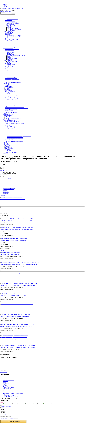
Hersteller (2, 398)
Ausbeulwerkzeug (8, 68)
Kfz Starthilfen (5, 113)
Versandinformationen (7, 388)
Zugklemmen (9, 53)
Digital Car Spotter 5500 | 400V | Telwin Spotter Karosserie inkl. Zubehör (13, 337)
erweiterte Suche (3, 170)
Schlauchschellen (8, 149)
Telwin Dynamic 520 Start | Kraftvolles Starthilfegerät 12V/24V (12, 274)
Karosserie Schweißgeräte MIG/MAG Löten (13, 44)
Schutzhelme (5, 142)
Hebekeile (7, 132)
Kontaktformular (3, 372)
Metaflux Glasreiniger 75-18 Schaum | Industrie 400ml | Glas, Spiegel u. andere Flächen (16, 229)
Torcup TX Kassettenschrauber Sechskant (15, 138)
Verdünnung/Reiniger (9, 90)
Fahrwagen (7, 80)
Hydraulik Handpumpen (11, 131)
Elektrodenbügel (10, 51)
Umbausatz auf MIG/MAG (12, 22)
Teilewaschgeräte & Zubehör (10, 97)
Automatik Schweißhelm (11, 41)
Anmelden (5, 6)
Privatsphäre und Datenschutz (8, 380)
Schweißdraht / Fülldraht (11, 25)
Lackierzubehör (8, 93)
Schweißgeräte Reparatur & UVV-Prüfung (10, 396)
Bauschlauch (7, 146)
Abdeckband (7, 84)
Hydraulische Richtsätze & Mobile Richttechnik (16, 55)
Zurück (1, 174)
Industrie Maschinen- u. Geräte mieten (10, 395)
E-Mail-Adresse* (3, 411)
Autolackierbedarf (6, 83)
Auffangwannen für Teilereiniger (13, 98)
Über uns (4, 382)
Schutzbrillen (5, 143)
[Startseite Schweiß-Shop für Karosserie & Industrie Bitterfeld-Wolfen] (11, 8)
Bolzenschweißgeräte (9, 33)
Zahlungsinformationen (7, 383)
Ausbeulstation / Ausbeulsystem (11, 78)
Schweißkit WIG (10, 27)
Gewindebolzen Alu (11, 67)
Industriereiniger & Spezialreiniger (9, 120)
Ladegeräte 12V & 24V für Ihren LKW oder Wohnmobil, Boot (16, 108)
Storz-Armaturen (8, 145)
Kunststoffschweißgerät (11, 77)
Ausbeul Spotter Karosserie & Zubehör (12, 49)
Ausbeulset (9, 69)
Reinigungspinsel (10, 100)
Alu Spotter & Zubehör (9, 66)
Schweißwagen (8, 43)
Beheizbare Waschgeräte (11, 99)
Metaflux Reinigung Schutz (8, 114)
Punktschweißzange (8, 63)
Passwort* (2, 412)
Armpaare (9, 65)
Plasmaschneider (8, 34)
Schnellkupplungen (8, 150)
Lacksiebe (7, 92)
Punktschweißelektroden (11, 64)
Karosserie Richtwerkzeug (12, 58)
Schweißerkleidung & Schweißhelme (12, 39)
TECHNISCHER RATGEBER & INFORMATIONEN (13, 393)
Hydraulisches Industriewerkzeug (9, 124)
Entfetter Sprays (8, 116)
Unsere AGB (5, 379)
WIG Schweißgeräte (9, 26)
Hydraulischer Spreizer (11, 126)
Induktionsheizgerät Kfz (9, 60)
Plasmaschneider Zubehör (12, 37)
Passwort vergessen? (4, 414)
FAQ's (4, 394)
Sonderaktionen (5, 153)
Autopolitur (7, 85)
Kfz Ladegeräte (5, 106)
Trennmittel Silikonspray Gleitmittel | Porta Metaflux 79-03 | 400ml (12, 199)
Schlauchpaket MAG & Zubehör (13, 23)
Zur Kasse (5, 4)
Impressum (5, 385)
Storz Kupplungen (8, 147)
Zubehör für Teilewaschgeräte (12, 101)
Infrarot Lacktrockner (9, 86)
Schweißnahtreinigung (9, 42)
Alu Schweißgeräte (8, 31)
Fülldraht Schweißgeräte (9, 24)
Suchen (5, 174)
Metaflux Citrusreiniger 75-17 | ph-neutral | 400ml (9, 209)
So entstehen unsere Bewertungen (9, 387)
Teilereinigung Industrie (7, 96)
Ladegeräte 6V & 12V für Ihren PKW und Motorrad (14, 107)
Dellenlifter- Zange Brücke (12, 76)
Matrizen (9, 57)
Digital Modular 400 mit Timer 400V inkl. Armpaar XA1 (10, 254)
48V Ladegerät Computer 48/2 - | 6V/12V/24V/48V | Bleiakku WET (13, 295)
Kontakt (4, 384)
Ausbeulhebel (9, 73)
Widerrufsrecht (5, 381)
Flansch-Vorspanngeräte (11, 129)
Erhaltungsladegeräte (9, 110)
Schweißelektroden (10, 18)
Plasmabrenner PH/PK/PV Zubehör (13, 35)
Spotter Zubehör (8, 62)
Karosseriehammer (10, 70)
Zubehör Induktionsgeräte (12, 61)
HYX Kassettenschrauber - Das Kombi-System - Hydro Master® (19, 136)
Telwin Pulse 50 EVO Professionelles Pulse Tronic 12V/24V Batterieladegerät (14, 316)
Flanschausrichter (10, 130)
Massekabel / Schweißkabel (12, 19)
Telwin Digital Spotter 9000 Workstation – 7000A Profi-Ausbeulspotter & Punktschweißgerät (17, 347)
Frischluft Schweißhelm (11, 40)
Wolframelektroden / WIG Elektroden (14, 29)
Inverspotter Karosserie (9, 50)
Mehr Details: (13, 47)
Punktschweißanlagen (9, 38)
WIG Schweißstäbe (11, 30)
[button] (13, 421)
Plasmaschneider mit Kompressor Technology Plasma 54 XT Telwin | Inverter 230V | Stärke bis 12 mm (19, 264)
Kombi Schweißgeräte (9, 32)
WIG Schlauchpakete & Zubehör (13, 28)
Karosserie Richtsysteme (9, 52)
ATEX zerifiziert (10, 128)
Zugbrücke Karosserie (11, 72)
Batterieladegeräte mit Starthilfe (11, 109)
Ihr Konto (4, 5)
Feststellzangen (10, 59)
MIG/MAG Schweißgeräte (10, 21)
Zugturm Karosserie (11, 54)
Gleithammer (9, 71)
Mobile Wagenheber (6, 119)
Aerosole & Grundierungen (10, 91)
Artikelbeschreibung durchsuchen (8, 172)
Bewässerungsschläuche (9, 148)
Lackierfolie (7, 88)
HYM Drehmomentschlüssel (12, 135)
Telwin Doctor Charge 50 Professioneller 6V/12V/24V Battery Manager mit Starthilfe (16, 306)
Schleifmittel (7, 89)
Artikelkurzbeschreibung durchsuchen (9, 173)
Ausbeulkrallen (10, 74)
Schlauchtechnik (6, 144)
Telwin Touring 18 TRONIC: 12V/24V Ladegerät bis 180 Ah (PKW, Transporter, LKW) (16, 326)
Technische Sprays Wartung (8, 115)
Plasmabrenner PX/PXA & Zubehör (14, 36)
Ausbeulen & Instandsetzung (8, 48)
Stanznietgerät (10, 56)
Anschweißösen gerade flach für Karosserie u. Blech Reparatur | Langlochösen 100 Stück (16, 220)
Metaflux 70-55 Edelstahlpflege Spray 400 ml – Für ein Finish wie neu (13, 240)
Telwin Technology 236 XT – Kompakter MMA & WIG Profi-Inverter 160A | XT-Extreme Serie (18, 285)
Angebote (2, 250)
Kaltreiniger (9, 102)
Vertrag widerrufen (6, 376)
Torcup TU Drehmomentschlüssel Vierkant (15, 137)
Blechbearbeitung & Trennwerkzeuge (12, 79)
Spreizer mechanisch (11, 127)
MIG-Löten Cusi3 (8, 20)
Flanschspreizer (8, 125)
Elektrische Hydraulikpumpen (10, 139)
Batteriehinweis (5, 386)
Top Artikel (2, 195)
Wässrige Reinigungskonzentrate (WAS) (12, 121)
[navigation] (2, 405)
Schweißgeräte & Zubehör (7, 15)
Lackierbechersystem (9, 87)
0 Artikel (2, 11)
